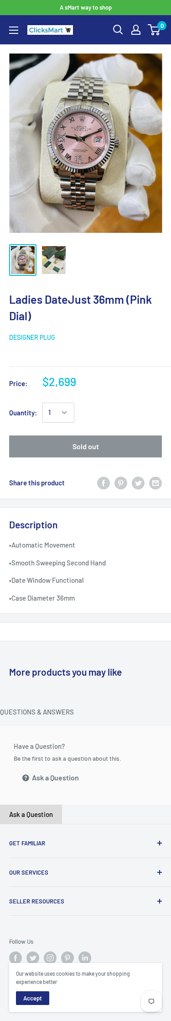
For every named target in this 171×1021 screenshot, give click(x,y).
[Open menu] (13, 30)
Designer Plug (32, 337)
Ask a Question (55, 777)
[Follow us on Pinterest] (67, 957)
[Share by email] (155, 482)
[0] (154, 29)
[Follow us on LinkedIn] (84, 957)
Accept (32, 998)
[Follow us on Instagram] (50, 957)
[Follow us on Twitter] (32, 957)
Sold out (86, 446)
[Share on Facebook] (103, 482)
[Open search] (118, 30)
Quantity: (23, 412)
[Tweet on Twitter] (138, 482)
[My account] (135, 30)
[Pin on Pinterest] (120, 482)
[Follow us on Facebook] (15, 957)
